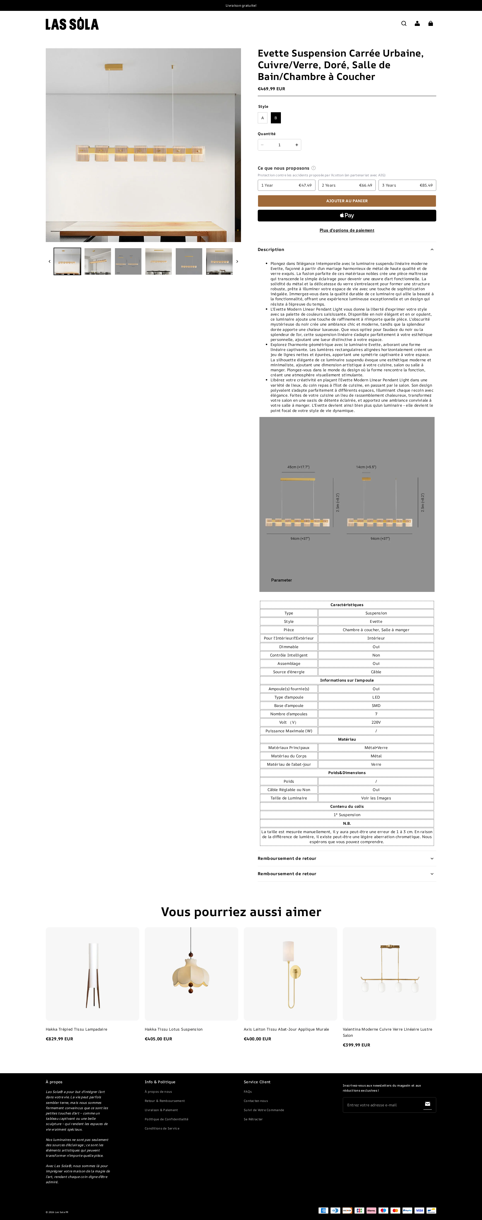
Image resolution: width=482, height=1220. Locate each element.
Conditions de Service (162, 1128)
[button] (403, 23)
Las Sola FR (62, 1212)
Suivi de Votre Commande (264, 1110)
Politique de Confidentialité (166, 1119)
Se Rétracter (253, 1119)
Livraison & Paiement (161, 1110)
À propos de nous (158, 1091)
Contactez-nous (256, 1101)
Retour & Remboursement (165, 1101)
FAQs (248, 1091)
